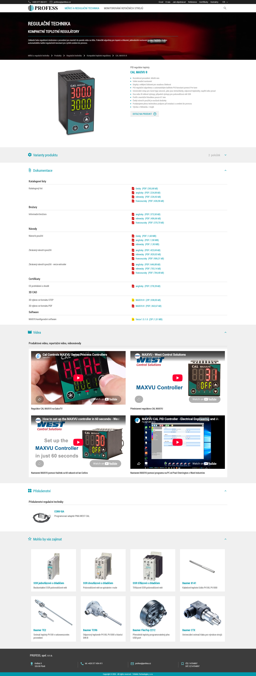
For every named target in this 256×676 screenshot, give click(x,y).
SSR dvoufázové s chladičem (98, 583)
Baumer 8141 (189, 583)
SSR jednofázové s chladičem (48, 583)
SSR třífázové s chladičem (146, 583)
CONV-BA (59, 511)
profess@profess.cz (143, 663)
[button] (128, 155)
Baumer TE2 (39, 630)
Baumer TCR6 (90, 630)
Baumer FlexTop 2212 (144, 630)
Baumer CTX (188, 630)
